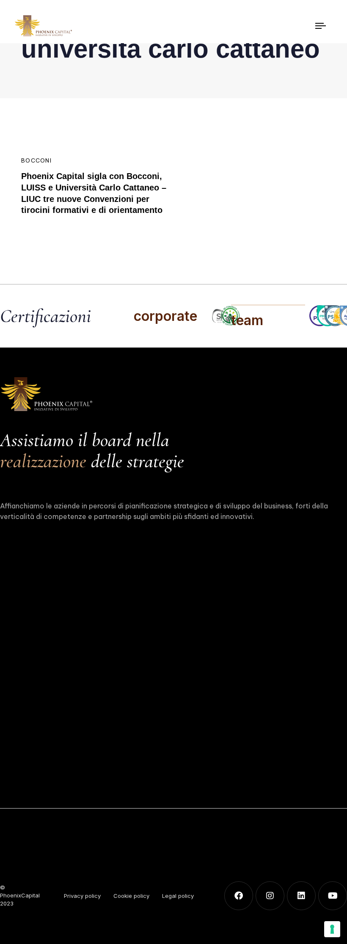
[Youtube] (332, 895)
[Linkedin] (301, 895)
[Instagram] (270, 895)
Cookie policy (131, 895)
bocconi (36, 160)
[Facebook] (238, 895)
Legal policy (178, 895)
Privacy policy (82, 895)
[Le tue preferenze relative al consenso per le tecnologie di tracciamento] (332, 929)
